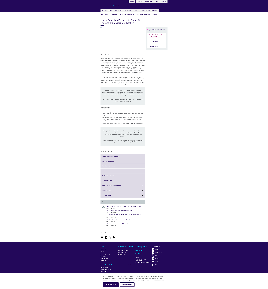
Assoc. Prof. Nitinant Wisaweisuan (114, 171)
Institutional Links (139, 250)
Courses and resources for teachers (140, 257)
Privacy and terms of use (105, 254)
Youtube (156, 261)
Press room (103, 256)
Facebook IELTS (158, 252)
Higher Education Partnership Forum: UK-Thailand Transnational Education (156, 36)
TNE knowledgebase (153, 41)
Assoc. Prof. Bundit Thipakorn (113, 157)
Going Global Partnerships (123, 250)
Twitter (156, 255)
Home (102, 10)
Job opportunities (104, 258)
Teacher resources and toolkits (125, 264)
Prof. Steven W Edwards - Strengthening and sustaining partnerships (124, 206)
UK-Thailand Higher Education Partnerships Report (155, 46)
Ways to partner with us (105, 269)
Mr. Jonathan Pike (110, 181)
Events (135, 10)
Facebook (157, 249)
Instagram (157, 258)
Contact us (139, 1)
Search (167, 2)
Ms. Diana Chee (109, 191)
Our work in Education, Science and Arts (149, 10)
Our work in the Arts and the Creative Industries (141, 247)
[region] (134, 281)
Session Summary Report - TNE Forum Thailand (119, 223)
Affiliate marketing (104, 271)
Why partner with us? (105, 267)
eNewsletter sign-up (149, 1)
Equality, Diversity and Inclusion (107, 251)
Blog (157, 1)
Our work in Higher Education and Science (125, 247)
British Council (104, 6)
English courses (108, 10)
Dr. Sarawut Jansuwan (111, 176)
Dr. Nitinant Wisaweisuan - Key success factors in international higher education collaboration (124, 215)
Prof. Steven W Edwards (112, 166)
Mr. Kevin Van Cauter (111, 162)
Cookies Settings (127, 284)
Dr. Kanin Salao (109, 196)
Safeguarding (103, 252)
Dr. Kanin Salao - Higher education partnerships (119, 219)
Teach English (138, 253)
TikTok (156, 264)
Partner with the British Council (107, 264)
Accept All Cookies (111, 284)
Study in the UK (127, 10)
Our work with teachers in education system (140, 260)
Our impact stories (122, 254)
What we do (103, 249)
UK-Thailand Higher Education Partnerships (157, 30)
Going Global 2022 (122, 252)
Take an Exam (118, 10)
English (131, 1)
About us (102, 246)
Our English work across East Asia (142, 262)
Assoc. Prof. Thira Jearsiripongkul (114, 186)
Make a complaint (104, 260)
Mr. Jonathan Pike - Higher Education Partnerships (119, 210)
